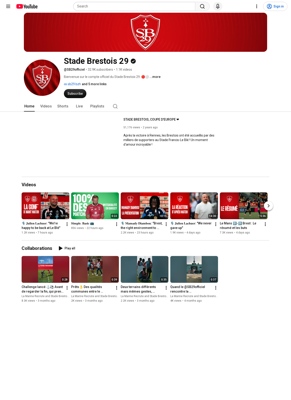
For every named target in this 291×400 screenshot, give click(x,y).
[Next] (268, 206)
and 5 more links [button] (94, 84)
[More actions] (67, 224)
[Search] (202, 6)
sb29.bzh (74, 84)
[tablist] (145, 106)
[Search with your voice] (217, 6)
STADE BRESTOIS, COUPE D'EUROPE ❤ (151, 119)
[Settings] (256, 6)
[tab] (29, 106)
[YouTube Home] (27, 6)
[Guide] (8, 6)
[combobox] (135, 6)
